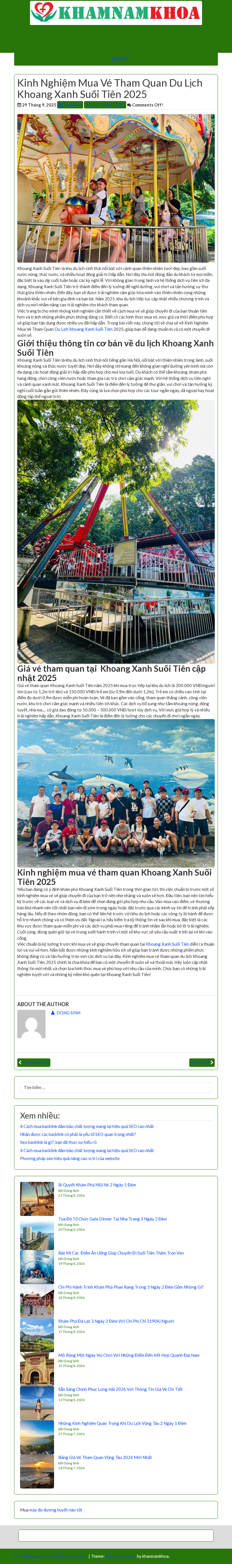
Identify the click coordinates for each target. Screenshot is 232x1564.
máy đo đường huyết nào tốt (55, 1509)
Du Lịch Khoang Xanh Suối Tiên (84, 329)
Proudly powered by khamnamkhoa (51, 1556)
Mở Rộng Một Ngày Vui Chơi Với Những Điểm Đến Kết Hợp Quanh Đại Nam (128, 1355)
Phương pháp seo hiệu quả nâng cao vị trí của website (70, 1158)
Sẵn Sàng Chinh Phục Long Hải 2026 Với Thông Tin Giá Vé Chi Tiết (120, 1389)
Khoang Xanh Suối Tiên (167, 944)
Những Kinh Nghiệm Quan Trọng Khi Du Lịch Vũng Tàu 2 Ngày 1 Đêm (122, 1423)
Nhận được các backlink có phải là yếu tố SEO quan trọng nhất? (78, 1134)
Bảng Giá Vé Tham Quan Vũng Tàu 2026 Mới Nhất (105, 1457)
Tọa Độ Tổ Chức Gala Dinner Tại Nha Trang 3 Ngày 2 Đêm (112, 1218)
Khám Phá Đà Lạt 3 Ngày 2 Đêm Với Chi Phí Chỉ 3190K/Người (116, 1321)
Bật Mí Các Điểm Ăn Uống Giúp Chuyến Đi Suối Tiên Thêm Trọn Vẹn (121, 1252)
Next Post (200, 1062)
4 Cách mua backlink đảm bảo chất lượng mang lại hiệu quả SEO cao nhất (87, 1126)
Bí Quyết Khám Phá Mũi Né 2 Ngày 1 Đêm (97, 1184)
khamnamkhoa (121, 1556)
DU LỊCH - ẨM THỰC (105, 104)
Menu (122, 58)
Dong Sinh (72, 104)
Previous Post (35, 1062)
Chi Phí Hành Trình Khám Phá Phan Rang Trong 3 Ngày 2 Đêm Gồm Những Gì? (131, 1286)
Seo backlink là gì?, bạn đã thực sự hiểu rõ (58, 1142)
